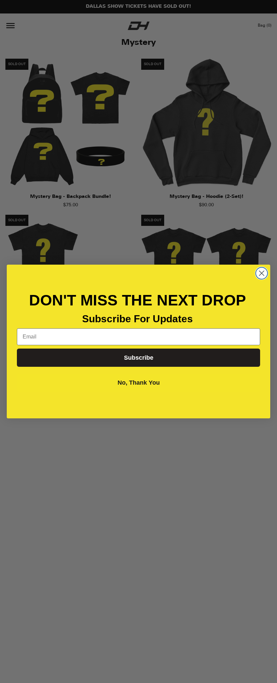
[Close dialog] (262, 273)
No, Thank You (139, 382)
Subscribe (138, 357)
